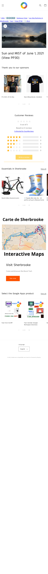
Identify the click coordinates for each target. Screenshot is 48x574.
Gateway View (22, 18)
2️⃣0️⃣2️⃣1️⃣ (10, 18)
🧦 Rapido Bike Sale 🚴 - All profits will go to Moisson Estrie (34, 199)
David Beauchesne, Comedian (33, 97)
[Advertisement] (24, 468)
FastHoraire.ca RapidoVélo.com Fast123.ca (21, 357)
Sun (11, 21)
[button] (2, 5)
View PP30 (18, 21)
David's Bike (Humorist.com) (10, 198)
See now (13, 278)
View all (43, 169)
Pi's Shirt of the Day (8, 97)
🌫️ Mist (27, 21)
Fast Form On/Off (7, 323)
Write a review (24, 157)
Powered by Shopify (36, 357)
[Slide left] (19, 104)
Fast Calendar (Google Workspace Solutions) (31, 324)
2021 (3, 18)
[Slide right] (29, 104)
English (22, 349)
